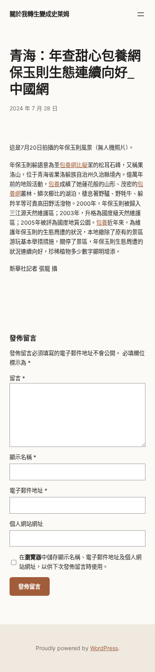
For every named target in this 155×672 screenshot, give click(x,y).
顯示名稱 (23, 457)
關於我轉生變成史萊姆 (39, 14)
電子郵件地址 (28, 490)
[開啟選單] (140, 14)
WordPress (104, 648)
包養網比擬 (73, 165)
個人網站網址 (26, 523)
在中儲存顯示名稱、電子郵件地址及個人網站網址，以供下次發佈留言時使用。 (80, 562)
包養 (54, 184)
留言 (17, 378)
